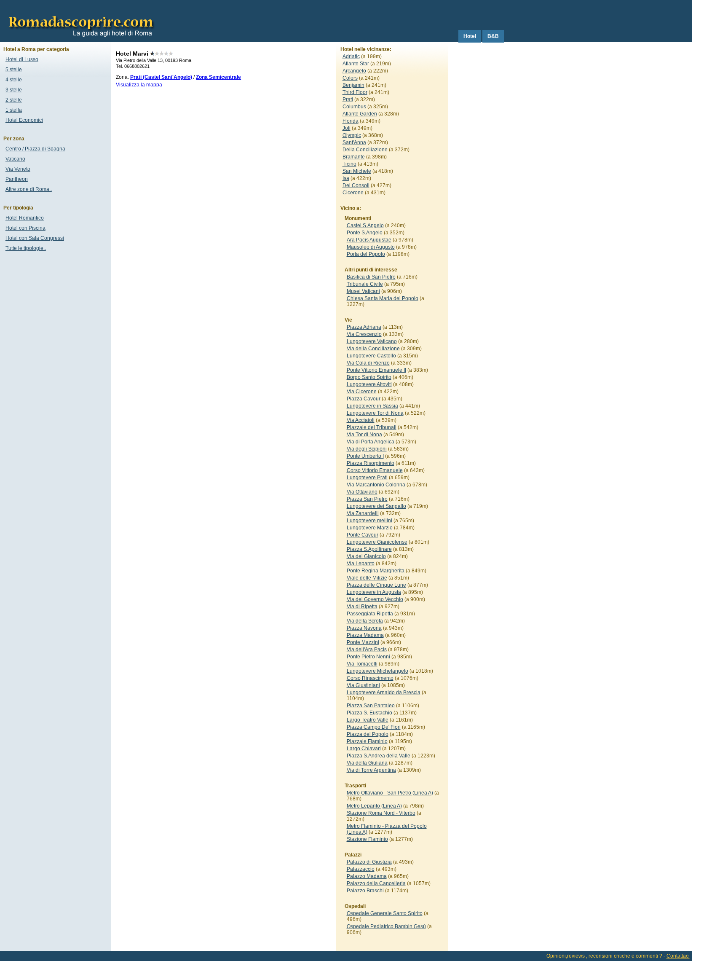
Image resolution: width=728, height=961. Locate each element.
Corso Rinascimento (370, 678)
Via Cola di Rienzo (368, 363)
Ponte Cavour (362, 535)
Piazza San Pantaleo (371, 706)
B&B (493, 36)
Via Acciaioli (361, 420)
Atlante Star (356, 64)
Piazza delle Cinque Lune (376, 585)
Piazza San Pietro (367, 499)
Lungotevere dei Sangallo (376, 506)
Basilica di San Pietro (371, 277)
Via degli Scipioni (367, 449)
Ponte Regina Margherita (375, 571)
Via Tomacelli (362, 664)
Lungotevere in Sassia (372, 406)
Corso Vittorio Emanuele (375, 470)
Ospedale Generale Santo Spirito (385, 913)
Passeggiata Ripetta (370, 614)
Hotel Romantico (24, 218)
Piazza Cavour (363, 399)
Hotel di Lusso (21, 59)
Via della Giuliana (367, 763)
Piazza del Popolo (367, 734)
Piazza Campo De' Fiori (374, 727)
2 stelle (13, 100)
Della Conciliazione (365, 150)
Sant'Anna (354, 142)
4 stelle (13, 80)
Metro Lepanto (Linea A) (374, 806)
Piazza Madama (365, 635)
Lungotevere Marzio (370, 528)
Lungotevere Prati (367, 477)
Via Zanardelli (363, 513)
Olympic (352, 135)
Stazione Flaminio (367, 839)
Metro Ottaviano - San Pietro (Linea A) (390, 793)
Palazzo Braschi (365, 891)
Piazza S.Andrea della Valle (378, 756)
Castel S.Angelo (365, 225)
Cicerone (353, 193)
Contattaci (678, 956)
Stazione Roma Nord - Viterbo (381, 813)
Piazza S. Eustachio (369, 713)
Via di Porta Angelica (370, 442)
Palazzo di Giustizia (369, 862)
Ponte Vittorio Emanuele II (376, 370)
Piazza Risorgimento (370, 463)
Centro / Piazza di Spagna (35, 149)
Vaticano (15, 159)
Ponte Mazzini (363, 642)
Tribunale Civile (365, 284)
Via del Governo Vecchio (375, 599)
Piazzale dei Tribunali (371, 427)
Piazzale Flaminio (367, 741)
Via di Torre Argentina (371, 770)
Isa (346, 178)
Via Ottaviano (362, 492)
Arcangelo (354, 71)
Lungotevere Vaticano (372, 341)
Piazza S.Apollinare (369, 549)
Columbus (354, 107)
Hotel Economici (24, 120)
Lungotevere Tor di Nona (375, 413)
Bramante (354, 157)
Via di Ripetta (362, 606)
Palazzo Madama (367, 876)
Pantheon (16, 179)
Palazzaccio (361, 869)
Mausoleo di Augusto (371, 247)
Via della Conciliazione (373, 349)
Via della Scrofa (365, 621)
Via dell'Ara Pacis (367, 649)
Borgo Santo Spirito (369, 377)
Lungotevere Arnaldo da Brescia (383, 692)
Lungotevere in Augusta (374, 592)
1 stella (13, 110)
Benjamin (353, 85)
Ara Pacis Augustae (369, 240)
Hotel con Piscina (25, 228)
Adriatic (351, 56)
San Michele (357, 171)
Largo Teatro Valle (367, 720)
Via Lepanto (361, 563)
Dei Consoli (356, 185)
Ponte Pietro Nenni (368, 657)
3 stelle (13, 90)
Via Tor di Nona (364, 435)
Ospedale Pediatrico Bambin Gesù (386, 926)
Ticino (349, 164)
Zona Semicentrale (218, 77)
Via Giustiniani (363, 685)
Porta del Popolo (366, 254)
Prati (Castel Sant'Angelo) (161, 77)
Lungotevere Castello (371, 356)
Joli (347, 128)
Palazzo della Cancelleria (376, 883)
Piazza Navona (364, 628)
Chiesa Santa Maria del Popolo (382, 298)
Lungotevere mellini (369, 520)
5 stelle (13, 69)
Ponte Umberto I (365, 456)
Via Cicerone (362, 392)
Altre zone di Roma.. (28, 189)
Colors (350, 78)
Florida (351, 121)
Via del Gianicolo (366, 556)
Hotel (469, 36)
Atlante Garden (360, 114)
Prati (348, 99)
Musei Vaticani (363, 291)
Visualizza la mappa (139, 85)
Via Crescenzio (364, 334)
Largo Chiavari (364, 749)
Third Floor (355, 92)
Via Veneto (17, 169)
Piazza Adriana (364, 327)
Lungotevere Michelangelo (377, 671)
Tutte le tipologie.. (25, 248)
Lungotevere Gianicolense (377, 542)
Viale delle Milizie (367, 578)
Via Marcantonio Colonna (376, 485)
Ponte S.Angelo (365, 233)
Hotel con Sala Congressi (34, 238)
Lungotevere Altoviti (369, 384)
